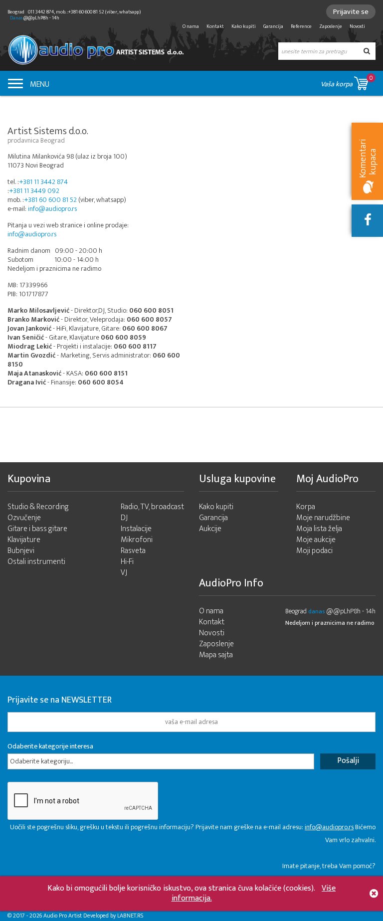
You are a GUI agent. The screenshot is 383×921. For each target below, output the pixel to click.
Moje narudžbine (323, 518)
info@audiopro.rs (52, 208)
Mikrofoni (137, 540)
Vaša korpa (347, 81)
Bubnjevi (20, 550)
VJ (124, 572)
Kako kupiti (243, 26)
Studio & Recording (38, 507)
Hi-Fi (127, 561)
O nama (191, 26)
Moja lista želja (319, 529)
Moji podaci (314, 550)
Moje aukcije (316, 540)
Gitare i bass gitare (37, 529)
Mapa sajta (216, 655)
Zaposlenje (330, 26)
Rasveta (133, 550)
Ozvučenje (24, 518)
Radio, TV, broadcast (152, 507)
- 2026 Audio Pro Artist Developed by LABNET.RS (84, 916)
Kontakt (215, 26)
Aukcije (210, 529)
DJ (124, 518)
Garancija (273, 26)
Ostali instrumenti (36, 561)
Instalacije (136, 529)
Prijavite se (351, 11)
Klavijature (23, 540)
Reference (301, 26)
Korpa (305, 507)
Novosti (357, 26)
